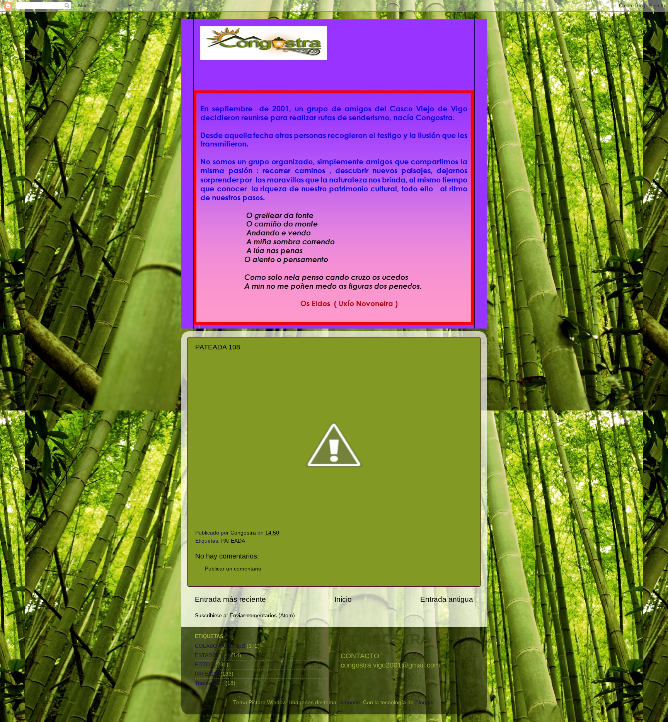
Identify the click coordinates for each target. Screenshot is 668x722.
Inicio (343, 599)
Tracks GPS (209, 683)
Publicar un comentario (233, 569)
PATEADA (233, 541)
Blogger (424, 702)
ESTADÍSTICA (212, 655)
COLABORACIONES (220, 646)
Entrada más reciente (230, 599)
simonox (349, 702)
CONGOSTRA (384, 639)
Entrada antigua (446, 599)
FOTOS (204, 665)
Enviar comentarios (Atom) (262, 615)
